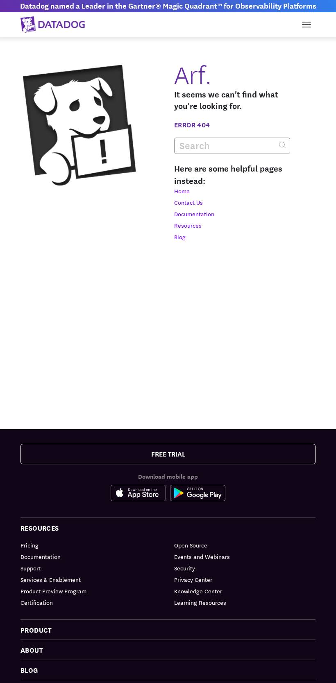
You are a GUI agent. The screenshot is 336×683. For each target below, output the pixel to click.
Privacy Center (193, 579)
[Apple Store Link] (140, 493)
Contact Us (188, 202)
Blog (180, 236)
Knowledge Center (198, 590)
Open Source (190, 545)
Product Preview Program (53, 590)
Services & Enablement (50, 579)
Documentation (194, 213)
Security (184, 567)
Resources (188, 225)
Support (30, 567)
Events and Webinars (202, 556)
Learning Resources (200, 602)
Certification (36, 602)
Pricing (29, 545)
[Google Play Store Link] (197, 493)
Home (182, 190)
